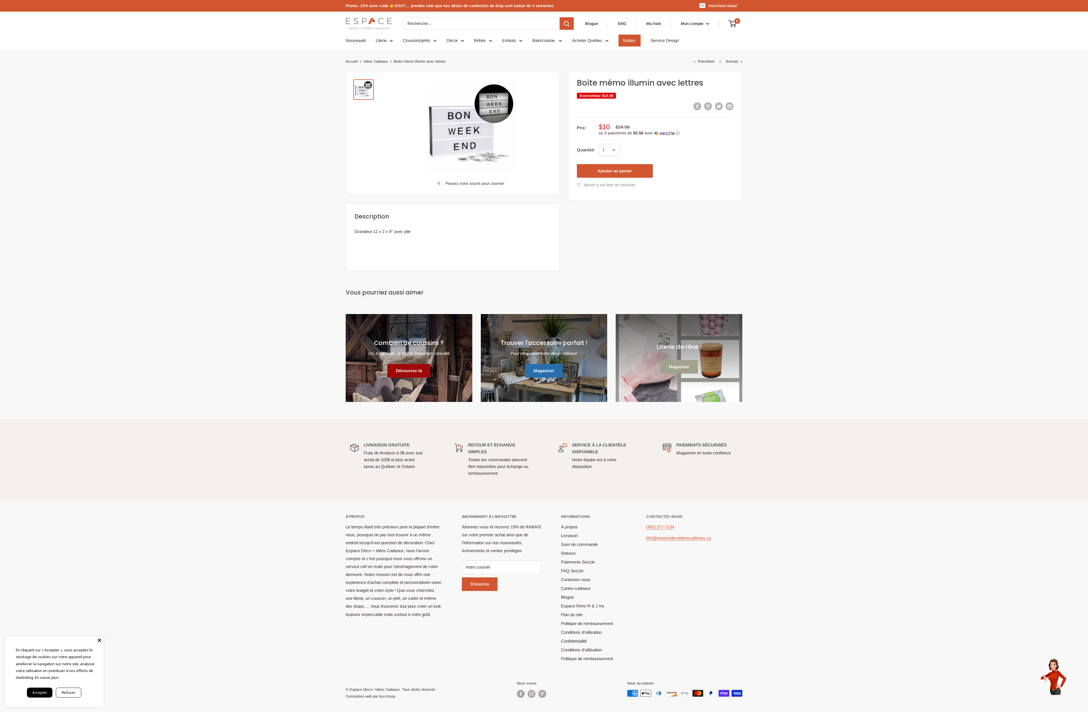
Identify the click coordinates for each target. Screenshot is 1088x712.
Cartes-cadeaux (576, 588)
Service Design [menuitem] (665, 40)
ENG (622, 23)
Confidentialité (574, 641)
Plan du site (572, 614)
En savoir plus (47, 677)
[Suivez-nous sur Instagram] (532, 694)
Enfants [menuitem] (509, 40)
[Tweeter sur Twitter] (719, 106)
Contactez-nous (575, 579)
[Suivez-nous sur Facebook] (521, 694)
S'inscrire (479, 584)
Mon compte (693, 23)
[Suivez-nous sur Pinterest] (542, 694)
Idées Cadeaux (376, 61)
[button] (666, 133)
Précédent (706, 61)
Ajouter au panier (615, 170)
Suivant (732, 61)
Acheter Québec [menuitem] (587, 40)
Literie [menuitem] (381, 40)
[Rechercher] (567, 23)
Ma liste (653, 23)
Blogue (591, 23)
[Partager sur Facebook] (697, 106)
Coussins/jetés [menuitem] (416, 40)
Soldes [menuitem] (629, 40)
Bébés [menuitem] (480, 40)
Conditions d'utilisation (581, 632)
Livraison (569, 535)
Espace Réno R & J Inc (583, 605)
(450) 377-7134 (660, 526)
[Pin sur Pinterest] (708, 106)
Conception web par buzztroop (370, 696)
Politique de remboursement (587, 623)
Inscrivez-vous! (723, 5)
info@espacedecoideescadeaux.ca (678, 537)
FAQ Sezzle (572, 570)
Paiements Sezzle (578, 562)
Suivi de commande (579, 544)
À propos (569, 526)
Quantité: (586, 149)
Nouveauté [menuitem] (356, 40)
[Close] (99, 640)
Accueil (352, 61)
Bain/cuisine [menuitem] (544, 40)
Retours (568, 553)
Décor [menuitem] (452, 40)
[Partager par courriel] (730, 106)
